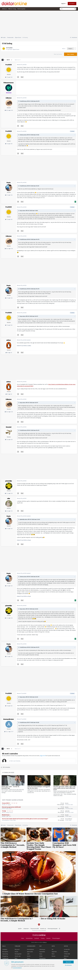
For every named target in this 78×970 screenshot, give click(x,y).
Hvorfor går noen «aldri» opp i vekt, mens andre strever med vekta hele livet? (64, 788)
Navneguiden (18, 953)
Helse (22, 938)
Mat (40, 946)
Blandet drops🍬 (6, 814)
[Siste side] (12, 60)
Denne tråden (69, 8)
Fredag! (4, 811)
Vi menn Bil (67, 949)
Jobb (28, 953)
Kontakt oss (43, 928)
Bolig (4, 946)
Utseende (25, 928)
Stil (52, 949)
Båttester (66, 956)
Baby (16, 958)
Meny (5, 8)
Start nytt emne (58, 54)
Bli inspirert (5, 951)
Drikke (40, 956)
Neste (8, 59)
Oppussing (5, 953)
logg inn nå (42, 755)
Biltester (66, 951)
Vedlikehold (5, 958)
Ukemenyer (42, 949)
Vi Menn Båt (67, 953)
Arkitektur (4, 949)
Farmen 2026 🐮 (6, 803)
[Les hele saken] (13, 780)
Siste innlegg (13, 8)
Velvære (48, 938)
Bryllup (53, 956)
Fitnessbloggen (56, 938)
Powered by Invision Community (39, 930)
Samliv (28, 956)
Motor (66, 946)
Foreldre (17, 946)
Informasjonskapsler (53, 928)
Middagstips (42, 958)
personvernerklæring (17, 967)
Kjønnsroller (30, 951)
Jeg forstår (68, 962)
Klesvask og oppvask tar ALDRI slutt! (11, 807)
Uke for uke (17, 956)
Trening (42, 938)
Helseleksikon (29, 938)
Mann (53, 953)
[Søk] (75, 9)
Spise (40, 953)
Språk (19, 928)
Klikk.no (45, 942)
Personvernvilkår (35, 928)
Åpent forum (16, 49)
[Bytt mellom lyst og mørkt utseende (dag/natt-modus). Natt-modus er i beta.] (59, 928)
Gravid (16, 951)
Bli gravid (17, 949)
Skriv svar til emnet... (15, 761)
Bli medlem (72, 3)
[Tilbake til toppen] (39, 924)
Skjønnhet (54, 951)
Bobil (65, 958)
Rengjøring (5, 956)
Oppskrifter (42, 951)
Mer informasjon (68, 965)
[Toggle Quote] (19, 101)
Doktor (39, 935)
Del (64, 48)
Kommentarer (30, 949)
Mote (53, 946)
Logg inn (63, 3)
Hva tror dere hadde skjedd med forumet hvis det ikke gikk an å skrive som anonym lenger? (25, 818)
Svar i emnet (70, 54)
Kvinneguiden (31, 946)
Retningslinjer (22, 8)
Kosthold (36, 938)
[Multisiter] (18, 77)
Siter (22, 77)
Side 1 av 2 (17, 59)
